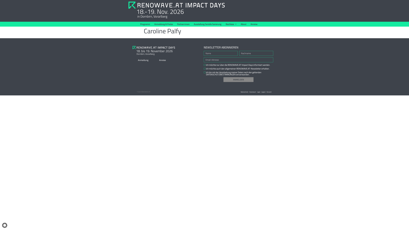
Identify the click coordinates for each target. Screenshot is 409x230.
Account (269, 92)
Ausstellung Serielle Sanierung (207, 24)
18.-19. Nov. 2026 (160, 11)
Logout (263, 92)
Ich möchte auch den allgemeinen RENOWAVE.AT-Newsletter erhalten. (237, 69)
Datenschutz (244, 92)
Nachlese (230, 24)
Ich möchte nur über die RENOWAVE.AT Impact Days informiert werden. (238, 65)
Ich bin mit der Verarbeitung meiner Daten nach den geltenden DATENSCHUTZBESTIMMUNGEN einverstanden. (233, 73)
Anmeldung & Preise (163, 24)
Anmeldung (143, 60)
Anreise (254, 24)
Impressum (252, 92)
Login (258, 92)
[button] (4, 225)
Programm (145, 24)
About (243, 24)
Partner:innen (183, 24)
